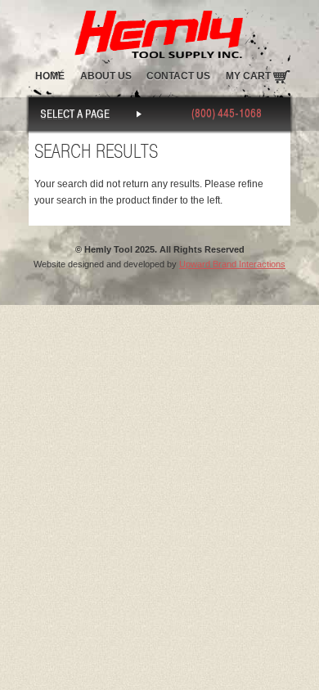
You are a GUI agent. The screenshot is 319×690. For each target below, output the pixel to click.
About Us (106, 76)
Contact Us (178, 76)
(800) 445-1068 (226, 113)
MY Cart (248, 76)
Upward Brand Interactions (232, 264)
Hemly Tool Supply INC (159, 30)
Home (50, 76)
